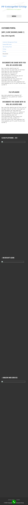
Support (4, 56)
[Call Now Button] (14, 502)
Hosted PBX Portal (7, 44)
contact (18, 499)
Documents (5, 53)
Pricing (4, 51)
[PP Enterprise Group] (14, 11)
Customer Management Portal (10, 42)
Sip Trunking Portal (7, 46)
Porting (4, 49)
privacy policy (11, 499)
